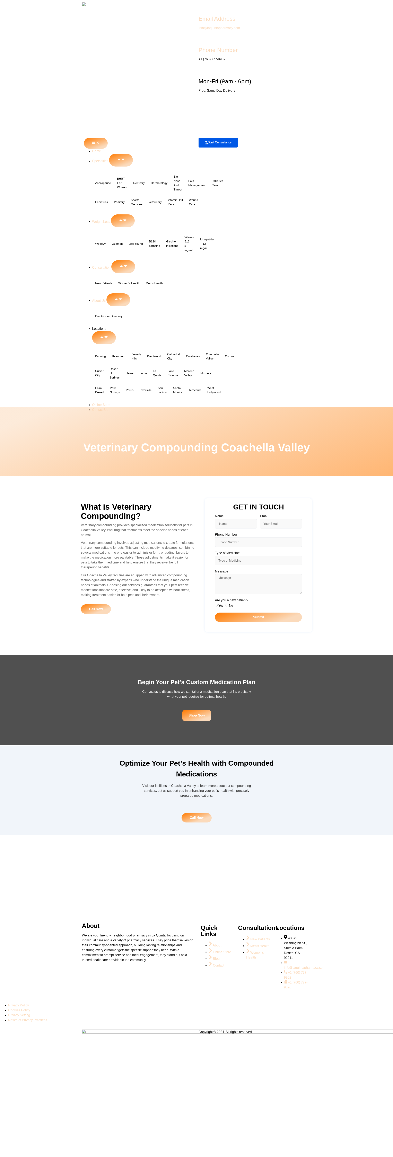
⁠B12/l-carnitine (154, 243)
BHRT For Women (122, 183)
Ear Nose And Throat (178, 183)
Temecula (195, 390)
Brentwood (154, 356)
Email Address (217, 19)
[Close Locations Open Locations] (104, 337)
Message (221, 571)
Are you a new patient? (231, 600)
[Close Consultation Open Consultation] (123, 266)
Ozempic (117, 243)
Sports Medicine (136, 202)
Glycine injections (172, 243)
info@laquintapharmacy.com (219, 28)
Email (264, 516)
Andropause (103, 183)
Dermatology (159, 183)
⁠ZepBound (136, 243)
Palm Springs (115, 390)
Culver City (99, 373)
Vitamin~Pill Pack (175, 202)
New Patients (103, 283)
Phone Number (218, 50)
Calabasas (193, 356)
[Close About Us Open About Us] (118, 299)
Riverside (146, 390)
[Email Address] (204, 7)
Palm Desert (99, 390)
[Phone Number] (204, 38)
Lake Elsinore (173, 373)
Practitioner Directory (108, 316)
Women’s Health (129, 283)
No (231, 605)
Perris (129, 390)
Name (219, 516)
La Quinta (157, 373)
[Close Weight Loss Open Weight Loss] (123, 220)
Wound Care (193, 202)
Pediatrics (101, 202)
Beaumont (118, 356)
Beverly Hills (136, 356)
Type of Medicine (227, 553)
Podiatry (119, 202)
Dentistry (139, 183)
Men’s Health (154, 283)
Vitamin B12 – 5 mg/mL (189, 243)
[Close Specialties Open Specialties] (121, 160)
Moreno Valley (189, 373)
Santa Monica (178, 390)
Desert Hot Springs (115, 373)
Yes (221, 605)
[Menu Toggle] (96, 143)
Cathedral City (173, 356)
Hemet (130, 373)
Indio (143, 373)
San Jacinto (162, 390)
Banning (100, 356)
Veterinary (155, 202)
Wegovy (100, 243)
